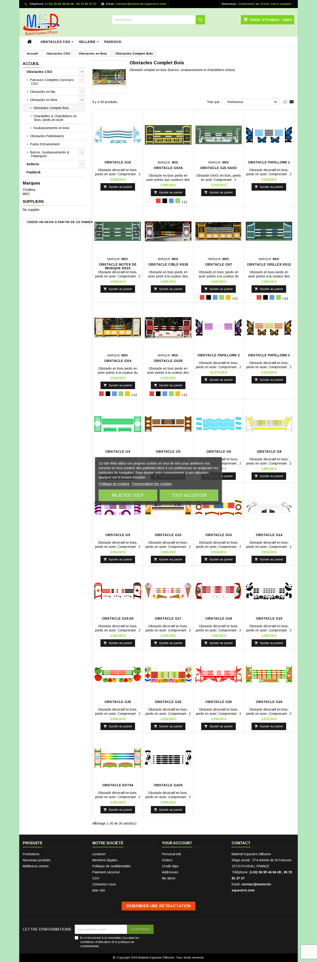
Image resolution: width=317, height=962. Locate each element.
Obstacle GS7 (218, 264)
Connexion (246, 4)
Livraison (99, 854)
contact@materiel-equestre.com (140, 4)
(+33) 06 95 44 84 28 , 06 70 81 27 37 (70, 4)
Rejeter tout (128, 495)
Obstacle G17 (168, 618)
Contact (241, 843)
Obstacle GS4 (117, 361)
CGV (95, 878)
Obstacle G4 (117, 451)
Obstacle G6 (218, 451)
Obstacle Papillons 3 (269, 355)
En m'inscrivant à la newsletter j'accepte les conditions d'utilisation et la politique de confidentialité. (109, 942)
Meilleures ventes (36, 866)
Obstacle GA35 (168, 785)
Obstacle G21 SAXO (218, 168)
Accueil (31, 64)
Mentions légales (104, 860)
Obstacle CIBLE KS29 (168, 264)
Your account (177, 843)
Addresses (170, 872)
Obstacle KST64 (117, 785)
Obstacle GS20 (168, 361)
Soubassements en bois (51, 128)
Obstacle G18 (218, 618)
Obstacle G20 (117, 702)
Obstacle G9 (117, 535)
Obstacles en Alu (42, 92)
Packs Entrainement (45, 144)
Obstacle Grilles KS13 (269, 264)
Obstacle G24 (269, 702)
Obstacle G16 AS (118, 618)
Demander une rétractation (158, 906)
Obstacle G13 (218, 535)
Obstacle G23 (218, 702)
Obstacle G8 (269, 451)
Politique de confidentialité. (111, 866)
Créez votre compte (275, 4)
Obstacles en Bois (43, 100)
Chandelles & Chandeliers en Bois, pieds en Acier (55, 118)
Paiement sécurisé (106, 872)
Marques (31, 183)
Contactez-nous (104, 884)
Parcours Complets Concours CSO (52, 81)
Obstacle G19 (269, 618)
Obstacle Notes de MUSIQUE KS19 (118, 266)
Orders (167, 860)
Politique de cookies (114, 484)
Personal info (171, 854)
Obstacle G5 (168, 451)
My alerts (168, 878)
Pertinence (252, 102)
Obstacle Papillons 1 (269, 162)
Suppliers (33, 202)
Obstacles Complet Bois (51, 108)
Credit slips (170, 866)
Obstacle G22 (168, 702)
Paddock (112, 42)
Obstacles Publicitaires (47, 136)
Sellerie (87, 42)
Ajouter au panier (118, 186)
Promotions (31, 854)
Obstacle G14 (269, 535)
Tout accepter (189, 495)
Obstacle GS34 (168, 168)
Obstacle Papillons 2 (218, 355)
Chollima (29, 190)
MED (26, 194)
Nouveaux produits (37, 860)
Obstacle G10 (168, 535)
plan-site (98, 890)
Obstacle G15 (117, 162)
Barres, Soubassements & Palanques (49, 154)
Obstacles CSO (55, 42)
